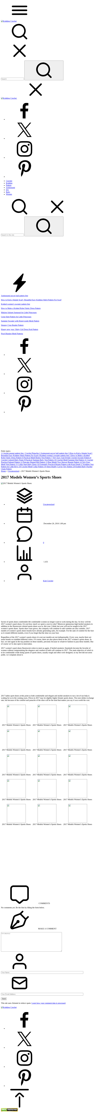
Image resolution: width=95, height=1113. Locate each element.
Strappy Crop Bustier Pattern (12, 325)
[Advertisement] (47, 255)
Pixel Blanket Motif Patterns (12, 334)
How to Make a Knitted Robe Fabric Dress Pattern (21, 308)
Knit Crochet (48, 581)
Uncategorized (13, 471)
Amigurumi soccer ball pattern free (14, 296)
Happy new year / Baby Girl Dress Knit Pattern (19, 329)
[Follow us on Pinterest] (24, 177)
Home (3, 471)
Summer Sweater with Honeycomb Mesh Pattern (20, 321)
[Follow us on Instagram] (24, 157)
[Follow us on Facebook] (24, 119)
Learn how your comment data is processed (48, 1003)
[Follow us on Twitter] (24, 138)
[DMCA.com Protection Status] (9, 1111)
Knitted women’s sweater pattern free (15, 304)
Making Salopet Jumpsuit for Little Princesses (19, 312)
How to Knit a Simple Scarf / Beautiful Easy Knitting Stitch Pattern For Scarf (31, 300)
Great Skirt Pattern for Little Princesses (16, 317)
